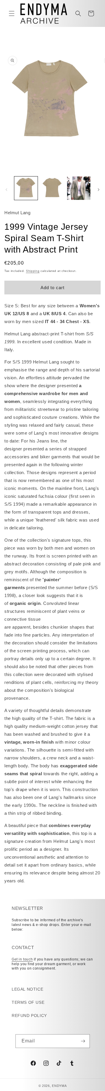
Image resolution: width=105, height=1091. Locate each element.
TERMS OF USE (28, 1002)
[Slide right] (98, 189)
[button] (11, 13)
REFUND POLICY (29, 1015)
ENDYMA (59, 1085)
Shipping (33, 270)
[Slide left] (6, 189)
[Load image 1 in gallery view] (26, 188)
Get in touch (22, 959)
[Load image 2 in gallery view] (52, 188)
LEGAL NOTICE (27, 989)
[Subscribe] (83, 1041)
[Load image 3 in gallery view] (78, 188)
